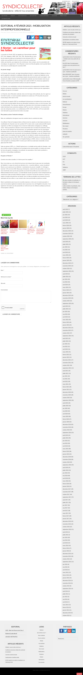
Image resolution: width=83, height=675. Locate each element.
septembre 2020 (67, 400)
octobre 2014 (66, 585)
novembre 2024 (67, 265)
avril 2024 (65, 284)
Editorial (5, 15)
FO (63, 162)
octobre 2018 (66, 462)
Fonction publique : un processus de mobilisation (14, 231)
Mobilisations (44, 15)
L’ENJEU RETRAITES (11, 636)
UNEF (64, 170)
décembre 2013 (67, 612)
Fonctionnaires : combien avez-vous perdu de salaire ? (72, 58)
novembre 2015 (67, 556)
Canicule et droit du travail (69, 37)
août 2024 (65, 273)
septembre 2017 (67, 497)
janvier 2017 (66, 518)
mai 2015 (65, 567)
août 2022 (65, 338)
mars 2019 (65, 448)
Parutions (63, 15)
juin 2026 (65, 214)
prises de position (67, 131)
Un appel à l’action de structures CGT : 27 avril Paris (31, 231)
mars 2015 (65, 572)
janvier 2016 (66, 551)
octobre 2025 (66, 236)
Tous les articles (41, 638)
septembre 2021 (67, 368)
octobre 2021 (66, 365)
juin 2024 (65, 279)
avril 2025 (65, 252)
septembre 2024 (67, 271)
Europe (64, 107)
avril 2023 (65, 317)
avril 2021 (65, 381)
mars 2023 (65, 319)
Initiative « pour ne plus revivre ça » (72, 29)
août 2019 (65, 435)
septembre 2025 (67, 239)
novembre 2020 (67, 395)
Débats (13, 15)
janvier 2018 (66, 486)
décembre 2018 (67, 456)
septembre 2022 (67, 335)
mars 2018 (65, 481)
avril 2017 (65, 510)
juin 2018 (65, 473)
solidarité (65, 134)
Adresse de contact (6, 276)
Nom (2, 270)
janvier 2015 (66, 577)
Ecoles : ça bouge (23, 229)
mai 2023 (65, 314)
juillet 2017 (65, 502)
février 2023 (66, 322)
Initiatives (33, 15)
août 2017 (65, 499)
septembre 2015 (67, 561)
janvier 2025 (66, 260)
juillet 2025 (65, 244)
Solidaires (65, 167)
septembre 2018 (67, 464)
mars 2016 (65, 545)
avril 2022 (65, 349)
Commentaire (4, 289)
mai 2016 (65, 540)
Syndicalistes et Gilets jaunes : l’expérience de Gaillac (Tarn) (4, 231)
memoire (65, 120)
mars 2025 (65, 255)
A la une (65, 91)
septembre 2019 (67, 432)
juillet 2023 (65, 308)
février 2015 (66, 575)
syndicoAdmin (30, 32)
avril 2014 (65, 602)
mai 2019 (65, 443)
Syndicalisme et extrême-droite (71, 39)
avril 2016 (65, 542)
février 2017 (66, 516)
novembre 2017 (67, 491)
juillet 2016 (65, 534)
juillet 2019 (65, 438)
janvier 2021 (66, 389)
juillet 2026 (65, 212)
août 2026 (65, 209)
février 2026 (66, 225)
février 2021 (66, 386)
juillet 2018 (65, 470)
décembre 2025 (67, 230)
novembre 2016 (67, 524)
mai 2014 (65, 599)
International (6, 18)
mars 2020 (65, 416)
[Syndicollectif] (41, 8)
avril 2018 (65, 478)
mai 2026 (65, 217)
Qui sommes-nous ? (41, 632)
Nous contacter (41, 635)
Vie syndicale (22, 15)
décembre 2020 (67, 392)
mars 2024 (65, 287)
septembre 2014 (67, 588)
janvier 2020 (66, 421)
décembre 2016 (67, 521)
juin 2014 (65, 596)
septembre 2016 (67, 529)
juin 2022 (65, 343)
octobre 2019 (66, 429)
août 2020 (65, 403)
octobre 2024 (66, 268)
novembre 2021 (67, 362)
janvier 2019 (66, 454)
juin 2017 (65, 505)
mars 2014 (65, 604)
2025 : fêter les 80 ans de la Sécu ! (14, 630)
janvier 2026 (66, 228)
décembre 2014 (67, 580)
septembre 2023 (67, 303)
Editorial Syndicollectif (11, 633)
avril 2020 (65, 413)
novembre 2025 (67, 233)
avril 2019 (65, 446)
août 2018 (65, 467)
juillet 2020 (65, 405)
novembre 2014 (67, 583)
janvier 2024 (66, 292)
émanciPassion (67, 104)
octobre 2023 (66, 300)
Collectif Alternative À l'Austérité (71, 146)
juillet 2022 (65, 341)
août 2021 (65, 370)
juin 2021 (65, 376)
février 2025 (66, 257)
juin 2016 (65, 537)
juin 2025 (65, 247)
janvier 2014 (66, 610)
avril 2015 (65, 569)
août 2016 (65, 532)
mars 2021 (65, 384)
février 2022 (66, 354)
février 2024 (66, 290)
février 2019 (66, 451)
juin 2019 (65, 440)
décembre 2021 (67, 360)
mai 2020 (65, 411)
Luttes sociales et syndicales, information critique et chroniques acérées (72, 187)
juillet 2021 (65, 373)
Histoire (54, 15)
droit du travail (66, 96)
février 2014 (66, 607)
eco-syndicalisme (67, 99)
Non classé (65, 126)
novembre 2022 (67, 330)
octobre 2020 (66, 397)
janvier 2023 (66, 325)
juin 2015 (65, 564)
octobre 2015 (66, 559)
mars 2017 (65, 513)
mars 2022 (65, 351)
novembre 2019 (67, 427)
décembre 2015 (67, 553)
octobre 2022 (66, 333)
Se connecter (41, 662)
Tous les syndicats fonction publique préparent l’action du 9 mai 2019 (40, 231)
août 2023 (65, 306)
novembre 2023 (67, 298)
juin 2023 (65, 311)
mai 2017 (65, 507)
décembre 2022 (67, 327)
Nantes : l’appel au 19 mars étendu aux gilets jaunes (4, 248)
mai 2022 (65, 346)
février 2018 (66, 483)
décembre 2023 (67, 295)
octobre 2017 (66, 494)
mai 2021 (65, 378)
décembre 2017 (67, 489)
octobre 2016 (66, 526)
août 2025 (65, 241)
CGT (64, 159)
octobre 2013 (66, 615)
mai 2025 (65, 249)
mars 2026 (65, 222)
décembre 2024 (67, 263)
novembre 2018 (67, 459)
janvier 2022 (66, 357)
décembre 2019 (67, 424)
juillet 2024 (65, 276)
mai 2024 (65, 282)
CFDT (64, 156)
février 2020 (66, 419)
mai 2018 (65, 475)
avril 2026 (65, 220)
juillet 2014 (65, 594)
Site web (3, 283)
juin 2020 (65, 408)
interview (65, 118)
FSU (64, 164)
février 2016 (66, 548)
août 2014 (65, 591)
